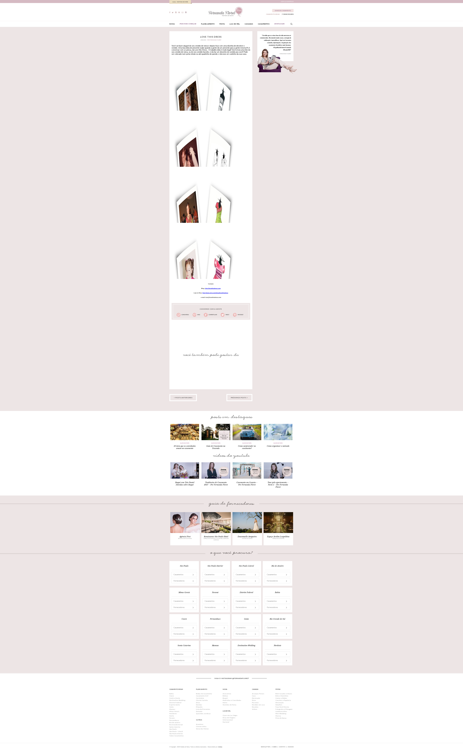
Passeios (255, 702)
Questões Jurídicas (203, 713)
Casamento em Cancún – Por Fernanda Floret (246, 483)
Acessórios (227, 694)
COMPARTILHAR (213, 314)
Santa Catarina (174, 727)
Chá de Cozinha (202, 700)
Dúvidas (199, 705)
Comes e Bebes (281, 698)
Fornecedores (179, 581)
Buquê (225, 698)
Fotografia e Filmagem (284, 709)
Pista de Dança (281, 718)
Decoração (256, 698)
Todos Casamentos (176, 736)
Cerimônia (200, 698)
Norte (171, 716)
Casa (254, 696)
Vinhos (254, 709)
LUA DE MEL (235, 24)
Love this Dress (211, 36)
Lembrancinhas (281, 711)
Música (278, 716)
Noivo (225, 702)
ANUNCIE (291, 747)
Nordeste (173, 713)
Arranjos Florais (258, 694)
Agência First (185, 536)
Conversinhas (201, 726)
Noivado (199, 711)
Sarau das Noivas (202, 729)
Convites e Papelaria (283, 700)
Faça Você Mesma (282, 707)
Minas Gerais (174, 711)
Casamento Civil (202, 696)
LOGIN (282, 1)
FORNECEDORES (288, 14)
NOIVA (172, 24)
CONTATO (282, 747)
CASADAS (249, 24)
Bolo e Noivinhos (282, 696)
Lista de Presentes (203, 709)
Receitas (255, 707)
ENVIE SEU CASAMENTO (283, 10)
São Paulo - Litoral (176, 731)
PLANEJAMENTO (208, 24)
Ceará (171, 696)
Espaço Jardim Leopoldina (278, 536)
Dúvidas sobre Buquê (185, 485)
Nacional (226, 722)
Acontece (199, 724)
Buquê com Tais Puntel (184, 482)
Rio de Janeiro (174, 722)
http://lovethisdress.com (213, 288)
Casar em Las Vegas (230, 715)
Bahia (171, 694)
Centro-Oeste (174, 698)
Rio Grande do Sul (176, 725)
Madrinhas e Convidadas (232, 700)
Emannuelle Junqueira (247, 536)
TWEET (227, 314)
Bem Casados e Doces (284, 694)
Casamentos (178, 574)
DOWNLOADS (279, 24)
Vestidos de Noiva (229, 705)
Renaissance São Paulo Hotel (216, 536)
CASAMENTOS (264, 24)
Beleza (225, 696)
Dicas (198, 702)
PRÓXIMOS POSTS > (239, 398)
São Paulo (173, 729)
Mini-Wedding (281, 713)
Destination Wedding (177, 700)
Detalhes (279, 705)
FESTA (222, 24)
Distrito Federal (175, 702)
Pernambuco (174, 720)
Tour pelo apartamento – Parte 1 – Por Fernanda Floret (278, 484)
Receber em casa (258, 705)
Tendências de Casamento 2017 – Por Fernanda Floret (216, 483)
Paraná (172, 718)
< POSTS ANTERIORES (183, 398)
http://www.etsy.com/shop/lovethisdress (215, 293)
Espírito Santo (174, 705)
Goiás (171, 707)
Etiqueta (199, 707)
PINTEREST (240, 314)
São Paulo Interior (176, 733)
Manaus (172, 709)
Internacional (228, 720)
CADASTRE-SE (290, 1)
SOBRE (274, 747)
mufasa (220, 747)
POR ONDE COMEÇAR (188, 24)
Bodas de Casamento (204, 694)
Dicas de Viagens (229, 718)
